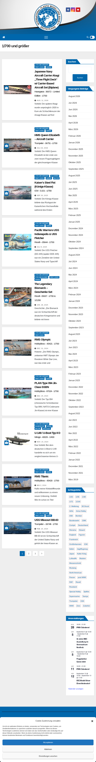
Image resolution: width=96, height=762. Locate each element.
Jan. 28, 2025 (42, 305)
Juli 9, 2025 (42, 247)
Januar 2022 (74, 460)
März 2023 (73, 367)
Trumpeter (73, 601)
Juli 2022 (72, 420)
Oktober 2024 (74, 242)
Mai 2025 (72, 195)
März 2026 (73, 129)
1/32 (71, 497)
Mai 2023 (72, 354)
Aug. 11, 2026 (42, 100)
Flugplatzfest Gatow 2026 (81, 660)
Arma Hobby (81, 511)
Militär (56, 178)
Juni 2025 (73, 189)
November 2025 (75, 156)
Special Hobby (75, 592)
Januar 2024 (74, 301)
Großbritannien (75, 544)
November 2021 (75, 473)
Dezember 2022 (75, 387)
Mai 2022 (72, 433)
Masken (83, 558)
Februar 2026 (74, 136)
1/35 (77, 497)
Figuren (82, 535)
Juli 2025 (72, 182)
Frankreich (73, 539)
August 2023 (74, 334)
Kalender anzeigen (75, 688)
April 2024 (73, 281)
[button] (92, 721)
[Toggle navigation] (46, 37)
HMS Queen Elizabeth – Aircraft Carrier (47, 139)
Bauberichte (39, 426)
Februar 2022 (74, 453)
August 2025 (74, 176)
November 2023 (75, 314)
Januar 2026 (74, 143)
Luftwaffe (73, 558)
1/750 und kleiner (41, 277)
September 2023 (76, 328)
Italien (71, 549)
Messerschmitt (75, 563)
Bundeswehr (74, 521)
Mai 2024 (72, 275)
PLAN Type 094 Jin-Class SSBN (46, 386)
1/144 (78, 502)
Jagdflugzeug (82, 549)
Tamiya (85, 596)
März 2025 (73, 209)
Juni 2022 (73, 427)
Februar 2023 (74, 374)
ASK (71, 516)
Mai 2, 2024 (41, 485)
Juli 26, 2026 (42, 148)
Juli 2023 (72, 341)
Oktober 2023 (74, 321)
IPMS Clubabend (82, 627)
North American (75, 573)
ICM (86, 544)
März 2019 (73, 479)
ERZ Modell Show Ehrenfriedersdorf (83, 682)
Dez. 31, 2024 (42, 348)
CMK (84, 521)
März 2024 (73, 288)
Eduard (82, 530)
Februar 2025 (74, 215)
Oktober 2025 (74, 162)
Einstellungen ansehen (48, 756)
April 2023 (73, 361)
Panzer (72, 577)
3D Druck (85, 506)
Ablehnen (48, 749)
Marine (48, 67)
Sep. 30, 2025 (42, 195)
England (72, 535)
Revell (78, 582)
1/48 (84, 497)
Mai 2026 (72, 116)
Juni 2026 (73, 109)
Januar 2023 (74, 380)
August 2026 (74, 96)
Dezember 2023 (75, 308)
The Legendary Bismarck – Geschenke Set (45, 291)
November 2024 (75, 235)
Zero (78, 606)
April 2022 (73, 440)
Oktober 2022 (74, 400)
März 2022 (73, 446)
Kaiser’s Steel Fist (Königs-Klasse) (44, 186)
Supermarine (74, 596)
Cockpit (72, 525)
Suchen (72, 61)
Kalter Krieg (81, 554)
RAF (71, 582)
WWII (71, 606)
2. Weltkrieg (74, 506)
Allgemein (54, 176)
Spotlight (46, 428)
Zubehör (86, 606)
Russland (73, 587)
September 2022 (76, 407)
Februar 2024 (74, 294)
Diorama (72, 530)
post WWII (82, 577)
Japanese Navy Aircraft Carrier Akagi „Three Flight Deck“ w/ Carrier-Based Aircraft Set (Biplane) (47, 83)
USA (82, 601)
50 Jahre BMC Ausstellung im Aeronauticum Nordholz (82, 643)
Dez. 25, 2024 (42, 396)
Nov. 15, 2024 (42, 442)
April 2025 (73, 202)
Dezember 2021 (75, 466)
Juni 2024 (73, 268)
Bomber (79, 516)
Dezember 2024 (75, 228)
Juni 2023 (73, 347)
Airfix (71, 511)
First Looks (39, 67)
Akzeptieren (48, 742)
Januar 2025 (74, 222)
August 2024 (74, 255)
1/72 (71, 502)
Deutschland (83, 525)
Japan (71, 554)
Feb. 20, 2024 (42, 529)
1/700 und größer (41, 64)
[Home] (4, 37)
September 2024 (76, 248)
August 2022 (74, 413)
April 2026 (73, 123)
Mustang (72, 568)
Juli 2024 (72, 261)
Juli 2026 (72, 103)
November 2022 (75, 394)
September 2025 (76, 169)
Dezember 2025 (75, 149)
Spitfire (86, 592)
